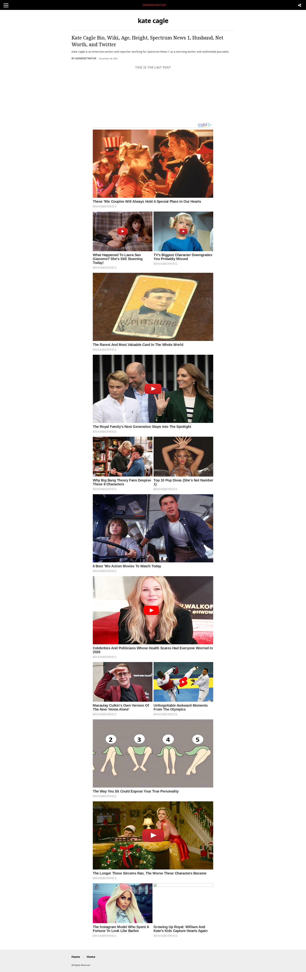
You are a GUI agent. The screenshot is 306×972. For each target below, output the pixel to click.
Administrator (85, 58)
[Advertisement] (153, 96)
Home (76, 957)
